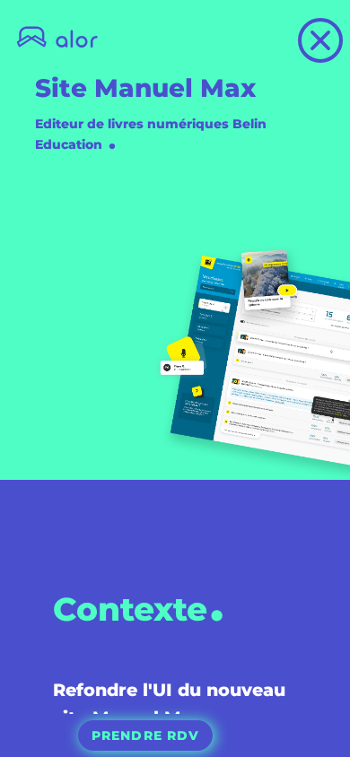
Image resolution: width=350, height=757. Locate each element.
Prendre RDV (145, 735)
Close (341, 30)
